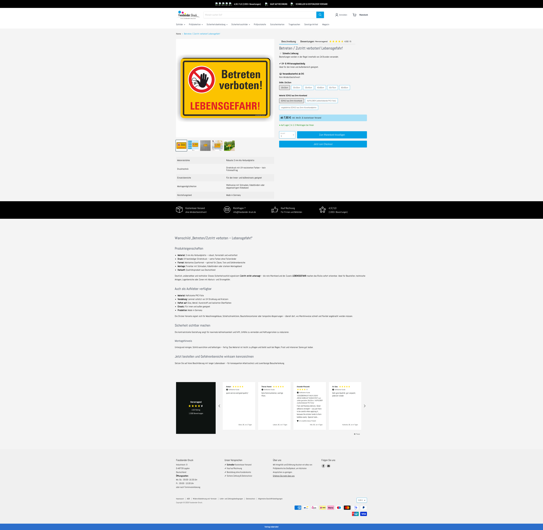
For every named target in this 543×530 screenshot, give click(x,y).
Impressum (180, 498)
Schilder (180, 24)
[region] (292, 406)
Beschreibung (288, 41)
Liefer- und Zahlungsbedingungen (231, 498)
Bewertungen (326, 41)
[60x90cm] (345, 90)
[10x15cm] (285, 90)
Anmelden (343, 14)
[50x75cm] (333, 90)
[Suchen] (320, 15)
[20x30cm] (297, 90)
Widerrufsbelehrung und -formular (205, 498)
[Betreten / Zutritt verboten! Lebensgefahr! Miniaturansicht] (181, 145)
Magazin (325, 24)
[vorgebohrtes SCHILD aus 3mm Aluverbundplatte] (299, 110)
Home (178, 34)
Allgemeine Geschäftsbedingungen (270, 498)
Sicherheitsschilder (239, 24)
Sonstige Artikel (311, 24)
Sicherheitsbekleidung (216, 24)
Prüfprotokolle (260, 24)
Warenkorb (363, 15)
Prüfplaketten (195, 24)
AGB (188, 498)
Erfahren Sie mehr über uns (284, 475)
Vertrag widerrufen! (271, 526)
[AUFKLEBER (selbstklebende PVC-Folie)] (322, 103)
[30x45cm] (309, 90)
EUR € (360, 500)
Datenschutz (250, 498)
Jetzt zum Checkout (323, 144)
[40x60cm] (321, 90)
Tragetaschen (294, 24)
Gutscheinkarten (277, 24)
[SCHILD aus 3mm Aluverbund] (292, 103)
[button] (219, 406)
